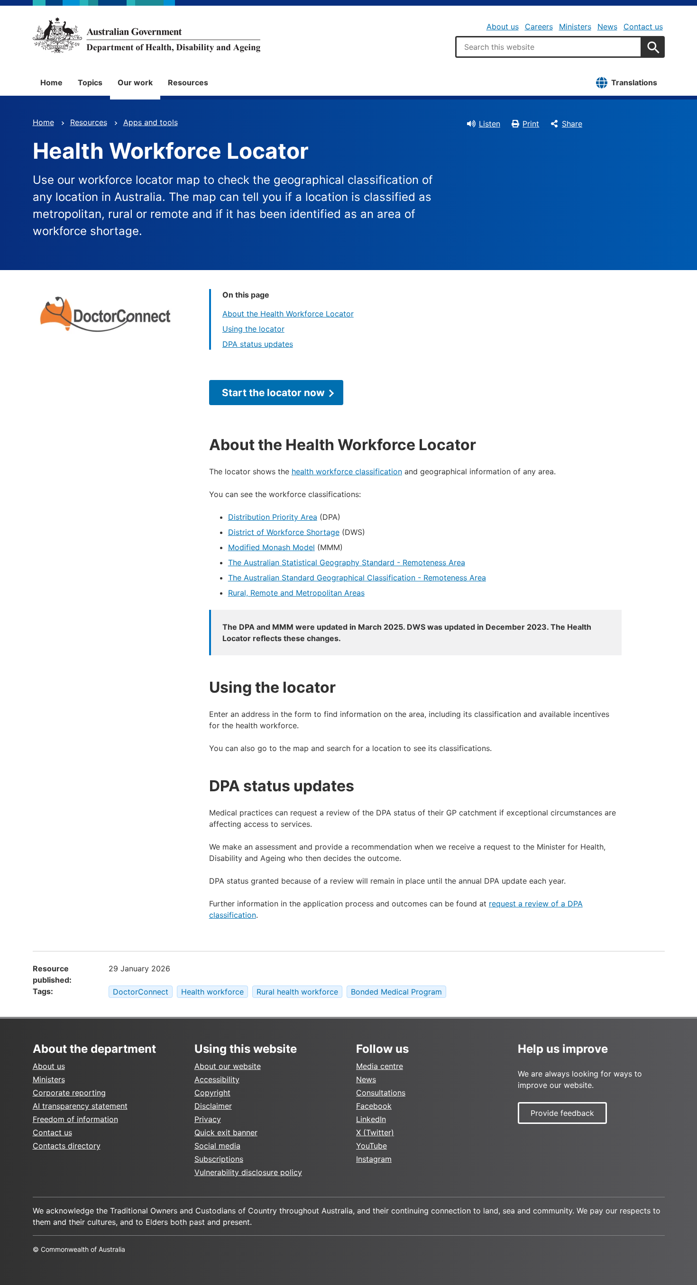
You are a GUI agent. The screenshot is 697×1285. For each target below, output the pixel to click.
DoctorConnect (140, 991)
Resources (188, 82)
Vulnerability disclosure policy (248, 1172)
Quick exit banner (225, 1132)
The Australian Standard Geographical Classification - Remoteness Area (357, 577)
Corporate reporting (69, 1092)
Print (531, 123)
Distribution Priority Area (272, 517)
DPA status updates (257, 344)
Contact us (643, 26)
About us (502, 26)
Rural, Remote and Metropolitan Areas (296, 592)
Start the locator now (273, 392)
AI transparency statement (80, 1106)
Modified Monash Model (271, 547)
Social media (217, 1145)
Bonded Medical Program (396, 991)
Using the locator (253, 329)
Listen (489, 123)
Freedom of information (75, 1119)
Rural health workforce (297, 991)
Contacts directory (67, 1145)
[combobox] (548, 47)
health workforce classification (347, 471)
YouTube (371, 1145)
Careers (539, 26)
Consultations (380, 1092)
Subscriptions (218, 1159)
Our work (135, 82)
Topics (90, 82)
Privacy (207, 1119)
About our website (227, 1066)
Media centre (379, 1066)
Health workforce (212, 991)
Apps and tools (150, 122)
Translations (634, 82)
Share (572, 123)
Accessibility (216, 1079)
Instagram (374, 1159)
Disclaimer (213, 1106)
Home (51, 82)
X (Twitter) (375, 1132)
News (607, 26)
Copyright (212, 1092)
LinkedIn (371, 1119)
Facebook (374, 1106)
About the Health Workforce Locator (288, 313)
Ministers (575, 26)
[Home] (146, 35)
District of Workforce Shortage (283, 532)
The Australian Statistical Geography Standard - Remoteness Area (346, 562)
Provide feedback (562, 1113)
